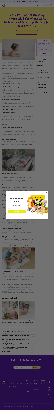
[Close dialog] (46, 192)
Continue (16, 211)
